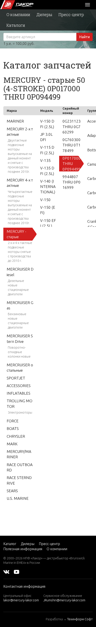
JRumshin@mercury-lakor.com (64, 600)
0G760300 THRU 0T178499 (72, 145)
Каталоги (15, 25)
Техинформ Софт (80, 619)
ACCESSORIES (19, 385)
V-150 (45, 200)
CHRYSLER (16, 436)
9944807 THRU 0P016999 (72, 182)
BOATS (13, 428)
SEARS (12, 491)
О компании (18, 14)
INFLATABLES (18, 393)
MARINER (15, 121)
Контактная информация (24, 586)
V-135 (45, 160)
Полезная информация (22, 549)
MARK (12, 444)
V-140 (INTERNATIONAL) (48, 186)
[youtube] (16, 571)
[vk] (6, 571)
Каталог (9, 544)
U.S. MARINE (18, 498)
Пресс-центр (71, 14)
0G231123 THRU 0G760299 (72, 126)
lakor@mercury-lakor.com (21, 600)
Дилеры (44, 14)
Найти (84, 37)
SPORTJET (16, 378)
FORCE (13, 421)
